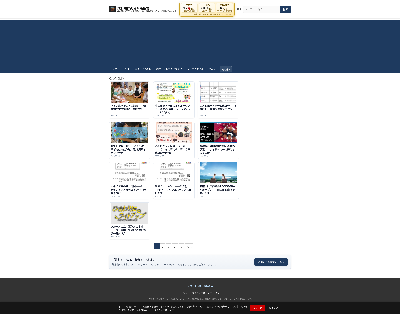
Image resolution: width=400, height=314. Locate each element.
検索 (285, 9)
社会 (127, 69)
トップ (113, 69)
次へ (189, 246)
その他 (225, 69)
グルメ (212, 69)
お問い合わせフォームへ (271, 262)
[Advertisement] (200, 42)
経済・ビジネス (143, 69)
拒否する (273, 308)
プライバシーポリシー (163, 309)
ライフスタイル (195, 69)
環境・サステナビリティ (169, 69)
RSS (217, 292)
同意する (257, 308)
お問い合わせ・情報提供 (200, 286)
